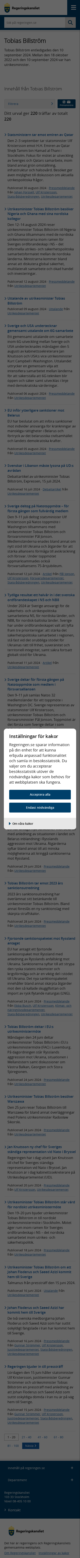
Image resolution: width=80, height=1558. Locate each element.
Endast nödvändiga (40, 807)
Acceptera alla (40, 794)
